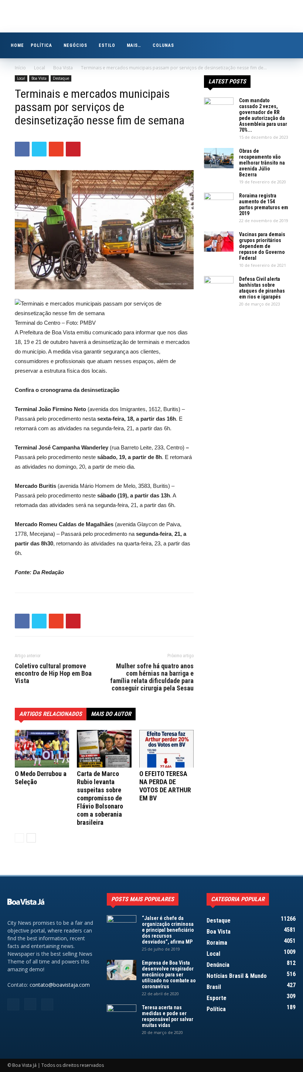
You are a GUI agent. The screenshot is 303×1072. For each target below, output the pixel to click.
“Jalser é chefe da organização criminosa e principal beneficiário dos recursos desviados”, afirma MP (168, 930)
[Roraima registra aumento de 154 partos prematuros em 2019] (219, 203)
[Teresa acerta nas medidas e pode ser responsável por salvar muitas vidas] (121, 1014)
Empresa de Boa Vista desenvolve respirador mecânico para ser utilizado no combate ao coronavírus (169, 974)
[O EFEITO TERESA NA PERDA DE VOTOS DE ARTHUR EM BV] (166, 748)
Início (20, 68)
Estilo (107, 45)
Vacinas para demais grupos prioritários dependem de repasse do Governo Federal (262, 246)
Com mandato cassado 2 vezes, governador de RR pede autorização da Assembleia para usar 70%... (263, 115)
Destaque (61, 78)
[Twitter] (47, 1004)
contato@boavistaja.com (60, 984)
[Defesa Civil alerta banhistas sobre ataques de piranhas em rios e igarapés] (219, 286)
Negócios (76, 45)
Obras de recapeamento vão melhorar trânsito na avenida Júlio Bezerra (262, 162)
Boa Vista (63, 68)
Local (39, 68)
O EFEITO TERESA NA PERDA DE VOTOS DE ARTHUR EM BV (165, 786)
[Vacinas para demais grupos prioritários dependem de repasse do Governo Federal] (219, 241)
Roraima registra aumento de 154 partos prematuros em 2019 (263, 204)
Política (41, 45)
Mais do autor (111, 713)
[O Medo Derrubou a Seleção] (42, 748)
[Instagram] (30, 1004)
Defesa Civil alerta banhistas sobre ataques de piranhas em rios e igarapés (262, 288)
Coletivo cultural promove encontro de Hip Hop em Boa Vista (53, 673)
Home (17, 45)
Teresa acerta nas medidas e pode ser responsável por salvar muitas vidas (167, 1016)
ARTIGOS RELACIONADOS (50, 713)
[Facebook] (13, 1004)
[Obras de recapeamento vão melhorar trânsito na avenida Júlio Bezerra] (219, 158)
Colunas (163, 45)
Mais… (134, 45)
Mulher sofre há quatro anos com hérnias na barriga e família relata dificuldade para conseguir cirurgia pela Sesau (152, 677)
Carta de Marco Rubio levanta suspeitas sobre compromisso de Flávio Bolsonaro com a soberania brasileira (100, 798)
